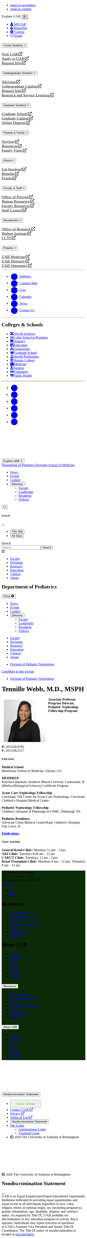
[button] (43, 671)
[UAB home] (43, 435)
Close (7, 596)
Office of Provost (15, 197)
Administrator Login (32, 1129)
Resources (9, 146)
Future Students (13, 45)
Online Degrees (14, 123)
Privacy (17, 1113)
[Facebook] (14, 388)
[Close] (24, 16)
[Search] (5, 507)
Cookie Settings (25, 1103)
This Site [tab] (17, 531)
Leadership (26, 492)
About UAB (10, 1027)
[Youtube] (14, 408)
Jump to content (20, 9)
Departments (18, 913)
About (14, 928)
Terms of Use (21, 1117)
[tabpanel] (43, 545)
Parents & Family (14, 132)
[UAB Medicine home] (43, 457)
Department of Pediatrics (18, 465)
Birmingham (18, 932)
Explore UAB (11, 461)
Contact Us (9, 884)
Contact (15, 480)
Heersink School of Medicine (55, 465)
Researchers (11, 220)
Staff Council (12, 210)
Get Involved (12, 169)
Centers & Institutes (23, 916)
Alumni (8, 160)
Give (13, 961)
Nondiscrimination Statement (21, 1094)
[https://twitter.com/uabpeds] (12, 891)
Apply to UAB (13, 58)
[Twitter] (14, 394)
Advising (9, 82)
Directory (17, 484)
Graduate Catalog (15, 118)
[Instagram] (14, 401)
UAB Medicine (13, 257)
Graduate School (14, 114)
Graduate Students (15, 105)
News (14, 472)
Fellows (24, 499)
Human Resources (16, 201)
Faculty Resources (16, 206)
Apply (14, 953)
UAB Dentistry (13, 261)
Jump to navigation (22, 5)
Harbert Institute (14, 233)
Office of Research (16, 229)
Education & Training (24, 924)
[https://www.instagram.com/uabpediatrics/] (11, 895)
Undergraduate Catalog (19, 86)
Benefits (8, 174)
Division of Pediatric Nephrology (32, 664)
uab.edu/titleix (24, 1234)
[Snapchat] (14, 415)
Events (7, 178)
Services (8, 141)
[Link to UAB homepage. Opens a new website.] (43, 1090)
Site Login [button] (17, 1125)
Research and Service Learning (25, 95)
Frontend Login (29, 1133)
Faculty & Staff (13, 188)
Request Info (11, 63)
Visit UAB (10, 54)
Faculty (24, 488)
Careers (15, 972)
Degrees (15, 957)
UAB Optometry (14, 266)
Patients (8, 248)
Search (6, 543)
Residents (25, 495)
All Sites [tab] (17, 535)
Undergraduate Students (18, 73)
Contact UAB (21, 1110)
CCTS (7, 238)
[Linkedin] (14, 421)
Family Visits (12, 150)
